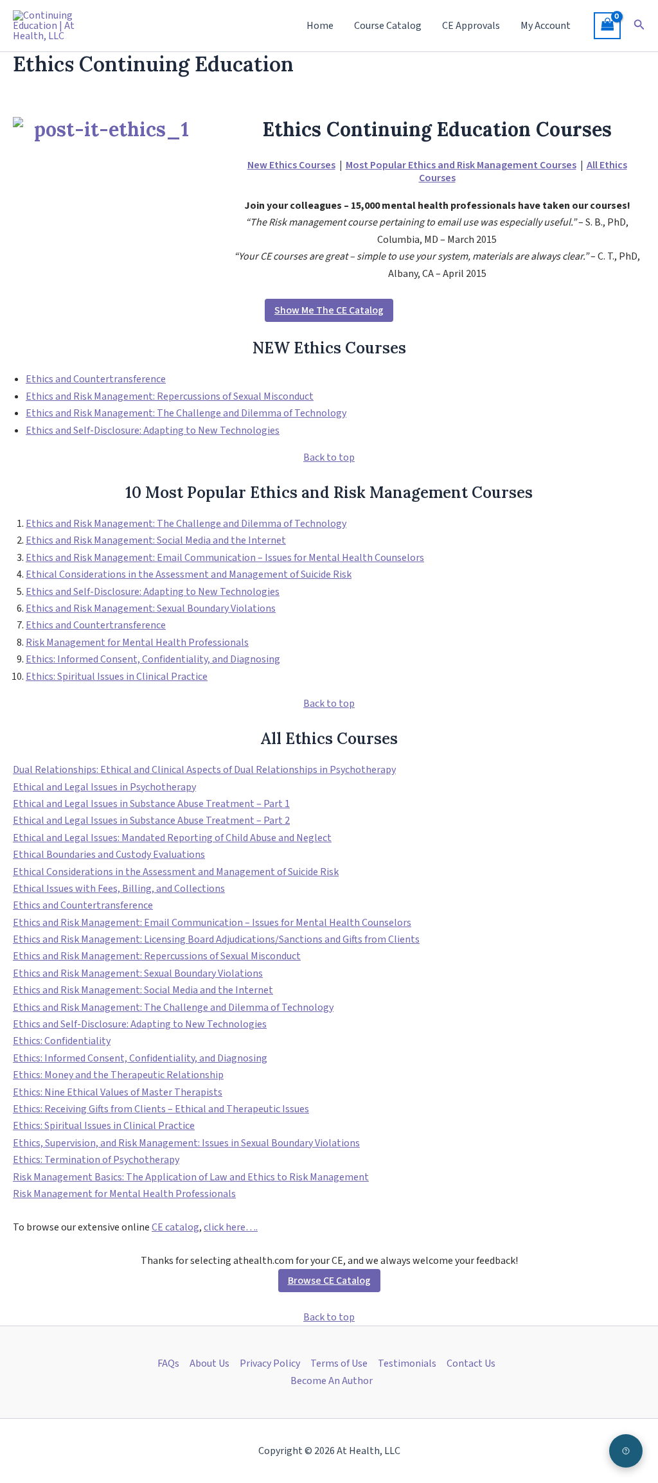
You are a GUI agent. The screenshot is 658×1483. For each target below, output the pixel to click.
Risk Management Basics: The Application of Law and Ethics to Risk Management (191, 1177)
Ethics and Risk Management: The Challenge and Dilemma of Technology (186, 413)
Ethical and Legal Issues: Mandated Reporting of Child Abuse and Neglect (172, 838)
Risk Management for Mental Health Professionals (137, 642)
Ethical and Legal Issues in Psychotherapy (104, 787)
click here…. (231, 1227)
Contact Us (471, 1363)
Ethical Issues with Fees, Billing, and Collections (119, 889)
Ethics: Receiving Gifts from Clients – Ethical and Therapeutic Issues (161, 1109)
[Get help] (626, 1451)
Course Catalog (388, 26)
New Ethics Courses (291, 165)
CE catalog (175, 1227)
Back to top (329, 457)
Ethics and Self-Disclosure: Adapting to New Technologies (153, 430)
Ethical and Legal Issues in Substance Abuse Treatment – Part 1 (151, 804)
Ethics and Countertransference (96, 379)
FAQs (168, 1363)
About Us (209, 1363)
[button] (639, 26)
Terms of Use (339, 1363)
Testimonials (407, 1363)
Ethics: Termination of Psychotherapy (96, 1160)
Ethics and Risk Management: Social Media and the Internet (156, 540)
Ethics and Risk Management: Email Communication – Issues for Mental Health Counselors (225, 558)
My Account (545, 26)
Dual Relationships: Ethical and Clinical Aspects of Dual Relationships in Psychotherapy (204, 770)
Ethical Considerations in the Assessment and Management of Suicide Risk (188, 574)
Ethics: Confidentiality (62, 1041)
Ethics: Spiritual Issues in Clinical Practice (117, 677)
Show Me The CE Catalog (329, 310)
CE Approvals (471, 26)
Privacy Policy (270, 1363)
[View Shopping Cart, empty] (607, 25)
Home (320, 26)
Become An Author (331, 1381)
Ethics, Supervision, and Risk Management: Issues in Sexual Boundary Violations (186, 1143)
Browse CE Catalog (329, 1281)
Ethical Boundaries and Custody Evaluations (109, 855)
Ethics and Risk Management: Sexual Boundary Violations (151, 608)
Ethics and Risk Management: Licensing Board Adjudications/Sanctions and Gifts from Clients (216, 939)
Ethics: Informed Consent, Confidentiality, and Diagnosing (153, 659)
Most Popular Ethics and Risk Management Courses (461, 165)
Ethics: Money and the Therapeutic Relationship (118, 1075)
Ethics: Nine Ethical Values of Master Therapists (117, 1092)
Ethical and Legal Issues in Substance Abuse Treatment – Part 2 (151, 820)
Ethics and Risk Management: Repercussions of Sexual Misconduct (170, 396)
